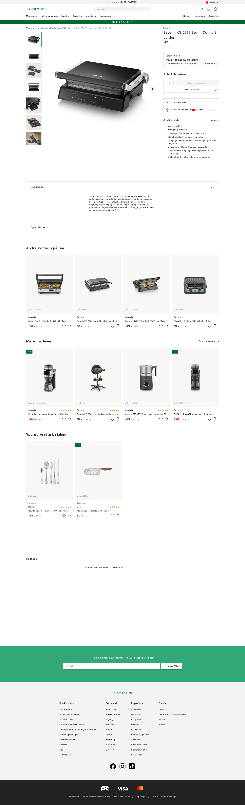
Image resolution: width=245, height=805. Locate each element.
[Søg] (97, 9)
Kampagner (105, 16)
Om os (162, 709)
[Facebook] (113, 766)
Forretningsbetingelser (69, 735)
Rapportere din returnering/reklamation (77, 730)
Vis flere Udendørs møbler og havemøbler (104, 567)
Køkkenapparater (49, 16)
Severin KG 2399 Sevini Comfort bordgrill (91, 28)
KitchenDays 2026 (139, 750)
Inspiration (214, 16)
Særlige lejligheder (140, 735)
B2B (61, 750)
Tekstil (109, 735)
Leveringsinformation (69, 714)
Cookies (63, 745)
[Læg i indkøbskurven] (69, 325)
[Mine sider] (201, 9)
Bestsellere (136, 730)
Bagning (65, 16)
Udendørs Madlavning (51, 28)
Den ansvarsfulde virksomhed (172, 714)
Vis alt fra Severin (206, 341)
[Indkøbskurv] (215, 9)
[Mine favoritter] (208, 9)
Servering (77, 16)
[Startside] (36, 9)
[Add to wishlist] (64, 326)
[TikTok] (132, 766)
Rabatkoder (136, 755)
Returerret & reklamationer (71, 725)
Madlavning (32, 16)
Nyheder (187, 16)
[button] (168, 47)
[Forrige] (51, 89)
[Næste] (152, 89)
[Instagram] (122, 766)
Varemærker (200, 16)
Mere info (212, 110)
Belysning (110, 740)
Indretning (91, 16)
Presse (162, 725)
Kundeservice (65, 709)
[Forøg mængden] (173, 83)
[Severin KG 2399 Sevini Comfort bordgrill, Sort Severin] (102, 88)
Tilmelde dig (211, 64)
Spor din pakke (66, 720)
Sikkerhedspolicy (67, 740)
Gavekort (110, 750)
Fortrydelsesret (66, 755)
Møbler (109, 730)
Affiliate (162, 720)
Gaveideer (136, 740)
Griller (67, 28)
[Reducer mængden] (165, 83)
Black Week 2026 (139, 745)
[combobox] (212, 2)
